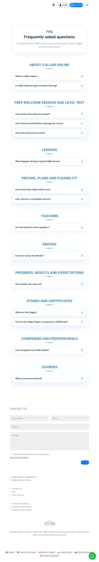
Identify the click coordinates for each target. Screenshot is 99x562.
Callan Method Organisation (24, 477)
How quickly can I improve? (28, 284)
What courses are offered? (28, 378)
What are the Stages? (26, 312)
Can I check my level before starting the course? (39, 123)
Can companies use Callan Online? (32, 350)
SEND (85, 462)
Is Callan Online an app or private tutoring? (36, 85)
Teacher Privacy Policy (22, 510)
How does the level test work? (30, 133)
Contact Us (17, 488)
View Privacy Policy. (19, 457)
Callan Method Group (21, 480)
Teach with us (18, 495)
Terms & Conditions (20, 503)
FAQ (13, 492)
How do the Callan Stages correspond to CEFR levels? (41, 322)
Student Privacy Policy (22, 506)
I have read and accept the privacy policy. (30, 456)
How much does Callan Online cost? (32, 189)
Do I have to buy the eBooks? (29, 255)
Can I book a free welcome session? (32, 114)
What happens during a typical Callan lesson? (37, 161)
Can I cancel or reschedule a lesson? (33, 199)
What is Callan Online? (26, 76)
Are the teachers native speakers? (32, 227)
